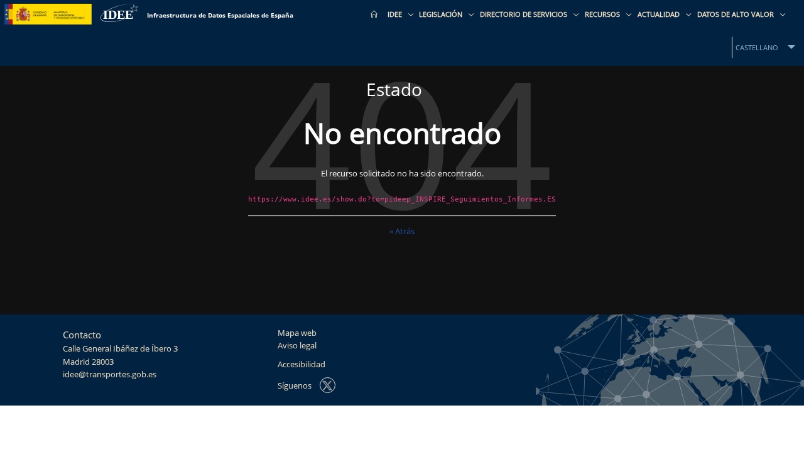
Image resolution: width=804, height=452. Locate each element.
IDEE (396, 14)
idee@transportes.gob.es (109, 374)
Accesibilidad (301, 364)
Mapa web (297, 333)
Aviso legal (297, 345)
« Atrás (402, 231)
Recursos (603, 14)
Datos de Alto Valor (736, 14)
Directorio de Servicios (524, 14)
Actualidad (660, 14)
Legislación (441, 14)
